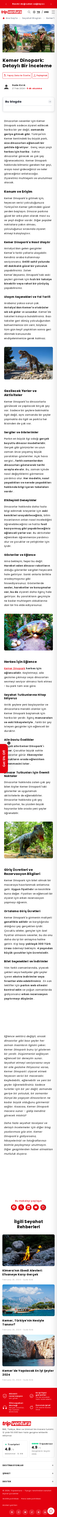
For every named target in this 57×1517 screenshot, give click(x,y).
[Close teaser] (8, 743)
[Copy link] (43, 1207)
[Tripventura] (17, 1423)
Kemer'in (51, 18)
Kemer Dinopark (14, 668)
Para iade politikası (31, 1498)
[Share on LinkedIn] (28, 1207)
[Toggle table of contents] (50, 102)
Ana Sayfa (12, 18)
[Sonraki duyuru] (51, 4)
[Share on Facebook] (14, 1207)
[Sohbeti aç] (51, 1511)
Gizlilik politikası (11, 1498)
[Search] (29, 12)
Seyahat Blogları (31, 18)
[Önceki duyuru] (6, 4)
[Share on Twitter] (21, 1207)
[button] (4, 758)
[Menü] (53, 12)
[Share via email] (36, 1207)
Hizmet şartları (10, 1505)
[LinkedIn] (45, 1512)
